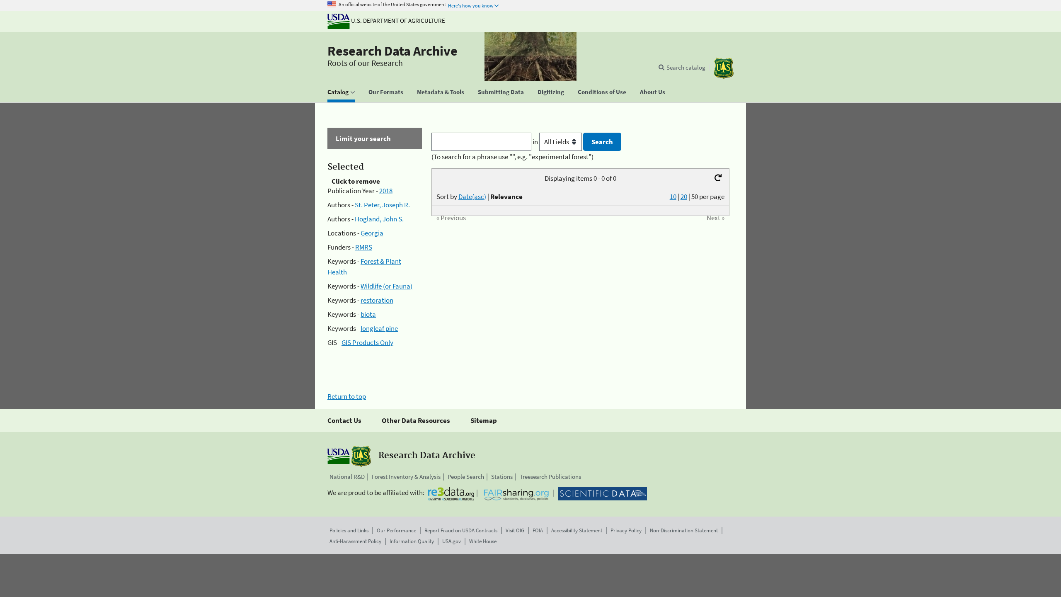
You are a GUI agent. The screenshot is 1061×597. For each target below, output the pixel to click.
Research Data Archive (392, 51)
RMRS (363, 247)
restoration (377, 300)
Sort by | (479, 196)
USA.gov (451, 541)
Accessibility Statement (576, 530)
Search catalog (685, 67)
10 (673, 196)
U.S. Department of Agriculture (397, 20)
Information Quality (412, 541)
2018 (385, 190)
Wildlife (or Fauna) (386, 286)
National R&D (347, 477)
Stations (502, 477)
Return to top (346, 396)
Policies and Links (348, 530)
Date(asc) (472, 196)
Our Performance (396, 530)
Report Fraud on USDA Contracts (460, 530)
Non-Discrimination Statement (684, 530)
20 (684, 196)
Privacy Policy (626, 530)
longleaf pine (379, 328)
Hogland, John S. (379, 218)
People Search (466, 477)
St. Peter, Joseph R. (382, 204)
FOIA (538, 530)
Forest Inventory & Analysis (406, 477)
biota (368, 314)
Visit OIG (515, 530)
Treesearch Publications (550, 477)
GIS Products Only (367, 342)
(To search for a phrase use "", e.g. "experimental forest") (512, 156)
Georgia (372, 233)
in (536, 141)
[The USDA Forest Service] (724, 68)
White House (483, 541)
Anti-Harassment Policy (355, 541)
